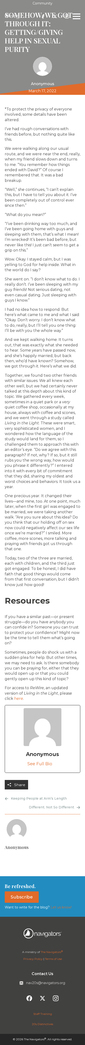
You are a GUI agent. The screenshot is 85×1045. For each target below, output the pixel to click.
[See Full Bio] (55, 764)
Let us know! (61, 907)
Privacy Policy (33, 959)
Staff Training (42, 1014)
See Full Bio (39, 763)
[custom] (43, 16)
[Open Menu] (76, 16)
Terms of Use (53, 959)
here (18, 698)
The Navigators (52, 952)
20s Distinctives (42, 1024)
